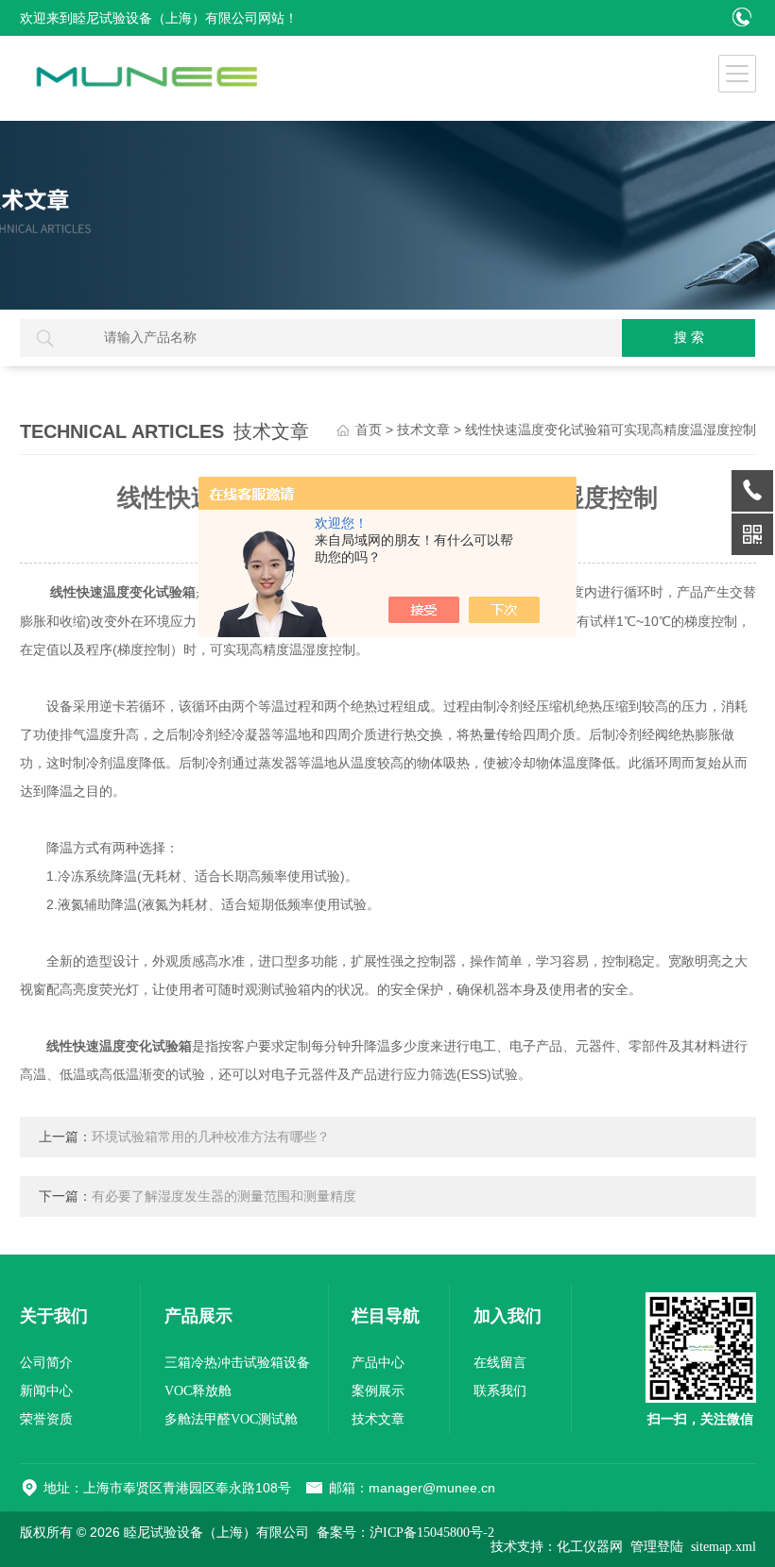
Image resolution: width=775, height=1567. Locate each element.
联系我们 (500, 1391)
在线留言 (500, 1363)
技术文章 (423, 430)
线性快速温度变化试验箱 (123, 592)
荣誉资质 (46, 1419)
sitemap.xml (723, 1547)
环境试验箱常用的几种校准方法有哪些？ (211, 1137)
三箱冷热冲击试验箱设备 (237, 1363)
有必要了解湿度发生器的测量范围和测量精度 (224, 1196)
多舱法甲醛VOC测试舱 (231, 1419)
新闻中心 (46, 1391)
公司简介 (46, 1363)
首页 (368, 430)
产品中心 (378, 1363)
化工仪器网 (590, 1547)
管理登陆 (656, 1547)
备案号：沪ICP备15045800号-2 (405, 1532)
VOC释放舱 (198, 1391)
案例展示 (378, 1391)
